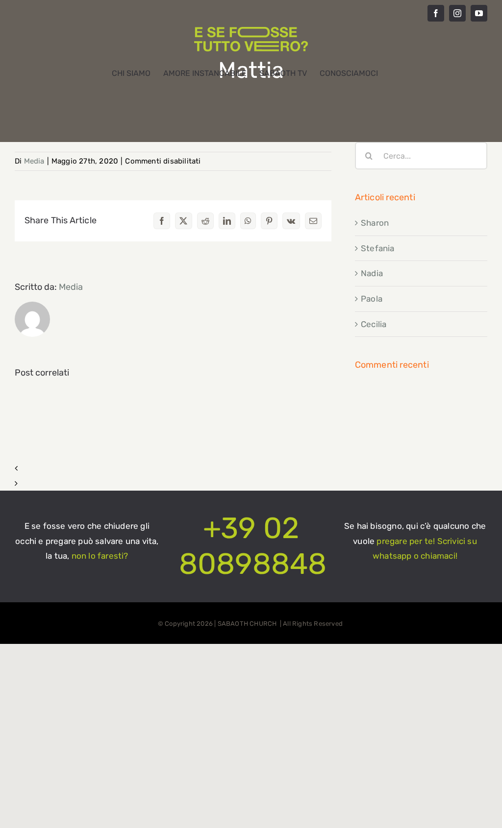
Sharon (375, 223)
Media (34, 161)
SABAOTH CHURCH (248, 623)
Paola (371, 299)
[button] (173, 468)
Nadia (372, 273)
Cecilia (373, 324)
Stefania (378, 248)
